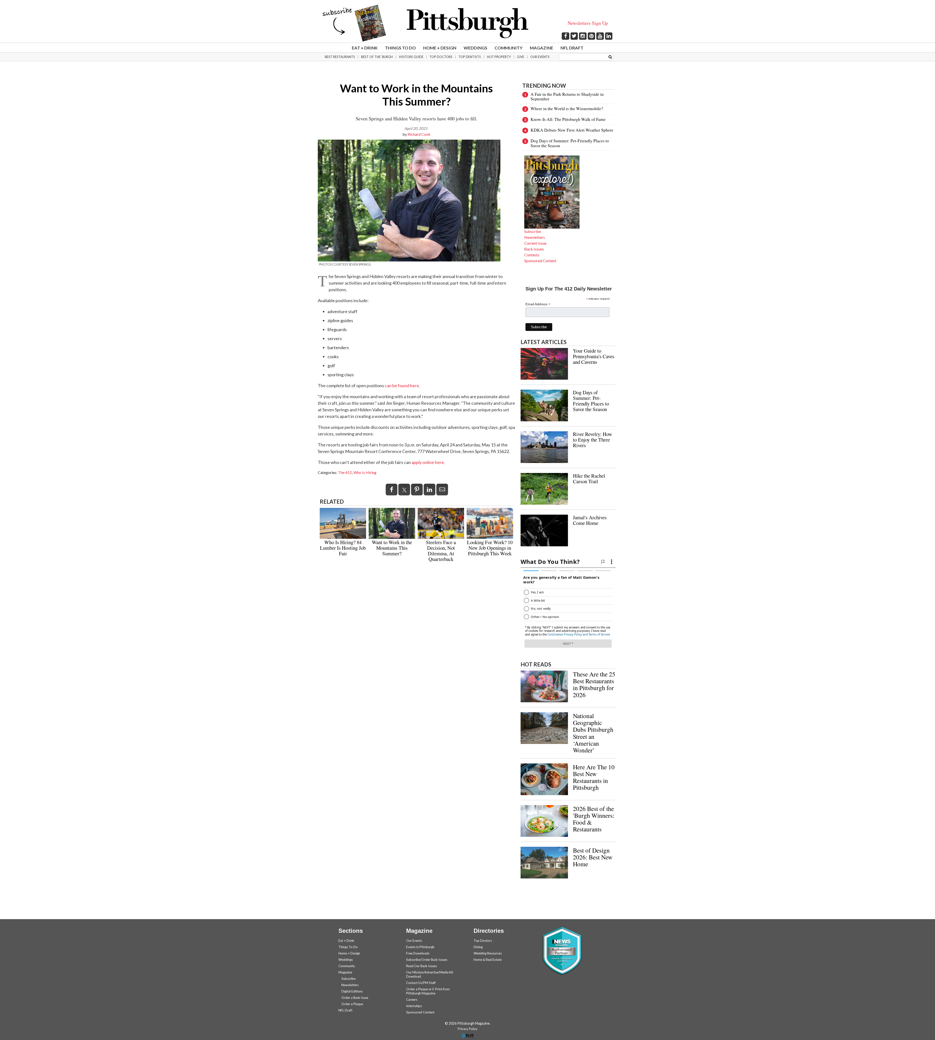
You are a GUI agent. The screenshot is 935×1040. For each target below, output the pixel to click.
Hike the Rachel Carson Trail (589, 478)
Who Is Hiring (364, 472)
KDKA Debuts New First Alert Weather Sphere (572, 130)
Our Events (540, 57)
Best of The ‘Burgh (377, 57)
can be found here (402, 385)
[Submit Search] (610, 56)
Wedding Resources (488, 953)
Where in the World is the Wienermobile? (567, 108)
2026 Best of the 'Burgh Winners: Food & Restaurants (593, 818)
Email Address (537, 304)
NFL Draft (572, 47)
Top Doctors (441, 57)
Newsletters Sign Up (588, 23)
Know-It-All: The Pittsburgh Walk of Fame (568, 119)
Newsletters (534, 237)
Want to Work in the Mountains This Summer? (392, 548)
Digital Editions (352, 991)
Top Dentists (469, 57)
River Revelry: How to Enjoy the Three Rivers (592, 440)
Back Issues (534, 249)
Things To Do (400, 47)
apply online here (427, 462)
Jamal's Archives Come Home (590, 520)
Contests (531, 254)
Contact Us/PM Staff (421, 983)
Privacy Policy (467, 1029)
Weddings (475, 47)
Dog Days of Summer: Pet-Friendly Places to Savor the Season (570, 143)
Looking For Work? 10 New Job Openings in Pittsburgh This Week (490, 548)
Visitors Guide (411, 57)
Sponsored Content (540, 260)
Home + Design (439, 47)
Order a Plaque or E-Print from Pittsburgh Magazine (428, 991)
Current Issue (535, 243)
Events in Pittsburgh (420, 947)
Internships (414, 1006)
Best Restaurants (340, 57)
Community (509, 47)
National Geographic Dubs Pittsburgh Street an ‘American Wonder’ (593, 733)
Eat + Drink (365, 47)
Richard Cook (419, 134)
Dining (478, 947)
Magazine (541, 47)
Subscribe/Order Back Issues (426, 960)
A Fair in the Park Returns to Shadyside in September (567, 96)
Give (520, 57)
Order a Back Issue (354, 998)
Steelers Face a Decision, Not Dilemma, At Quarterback (441, 550)
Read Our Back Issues (421, 966)
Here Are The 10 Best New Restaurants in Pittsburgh (594, 777)
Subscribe (532, 231)
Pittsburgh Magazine (467, 23)
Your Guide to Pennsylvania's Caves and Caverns (593, 356)
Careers (411, 999)
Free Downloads (418, 953)
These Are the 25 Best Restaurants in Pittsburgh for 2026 (594, 684)
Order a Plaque (352, 1004)
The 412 (345, 472)
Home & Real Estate (488, 960)
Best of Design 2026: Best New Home (592, 857)
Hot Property (499, 57)
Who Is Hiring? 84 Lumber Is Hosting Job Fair (343, 548)
